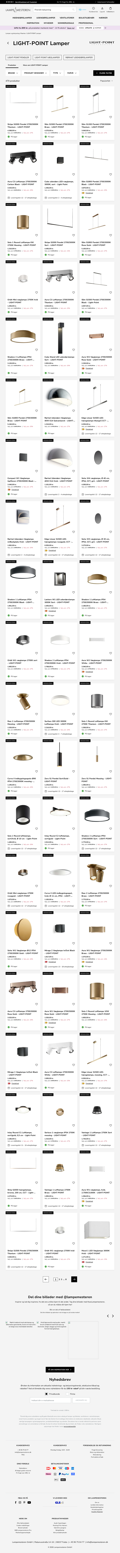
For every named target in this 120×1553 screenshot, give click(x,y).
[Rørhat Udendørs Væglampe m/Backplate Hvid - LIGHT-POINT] (23, 529)
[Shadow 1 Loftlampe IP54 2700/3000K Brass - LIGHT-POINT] (97, 590)
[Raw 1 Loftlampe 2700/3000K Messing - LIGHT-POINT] (23, 710)
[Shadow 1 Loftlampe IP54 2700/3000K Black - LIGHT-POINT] (23, 590)
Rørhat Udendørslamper (79, 57)
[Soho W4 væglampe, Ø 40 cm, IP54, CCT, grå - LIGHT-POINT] (97, 468)
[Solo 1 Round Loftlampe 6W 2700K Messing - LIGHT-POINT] (23, 231)
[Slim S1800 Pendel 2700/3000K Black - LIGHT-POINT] (97, 172)
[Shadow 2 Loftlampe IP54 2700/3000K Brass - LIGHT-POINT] (23, 347)
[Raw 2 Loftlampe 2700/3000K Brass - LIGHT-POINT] (97, 882)
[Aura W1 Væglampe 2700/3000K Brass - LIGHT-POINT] (97, 941)
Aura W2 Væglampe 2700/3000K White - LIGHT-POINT (97, 661)
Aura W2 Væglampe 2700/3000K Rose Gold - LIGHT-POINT (97, 358)
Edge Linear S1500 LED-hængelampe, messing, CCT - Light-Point (95, 1073)
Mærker (23, 33)
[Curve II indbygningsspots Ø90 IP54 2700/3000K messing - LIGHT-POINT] (23, 767)
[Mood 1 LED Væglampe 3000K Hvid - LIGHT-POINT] (97, 1241)
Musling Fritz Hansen (60, 1525)
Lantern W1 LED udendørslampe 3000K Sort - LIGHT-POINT (60, 601)
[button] (36, 117)
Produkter (12, 65)
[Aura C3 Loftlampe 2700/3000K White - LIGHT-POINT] (60, 1062)
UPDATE (90, 28)
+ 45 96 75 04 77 (23, 1450)
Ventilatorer (67, 17)
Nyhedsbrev (23, 1468)
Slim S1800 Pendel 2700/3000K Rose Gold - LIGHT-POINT (96, 243)
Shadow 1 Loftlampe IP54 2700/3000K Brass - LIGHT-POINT (94, 601)
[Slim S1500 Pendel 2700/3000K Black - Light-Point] (97, 288)
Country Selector (97, 1512)
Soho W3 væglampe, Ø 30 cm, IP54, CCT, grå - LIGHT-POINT (96, 540)
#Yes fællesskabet (23, 1523)
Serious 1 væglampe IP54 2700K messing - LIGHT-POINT (60, 1134)
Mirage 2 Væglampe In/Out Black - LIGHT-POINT (60, 951)
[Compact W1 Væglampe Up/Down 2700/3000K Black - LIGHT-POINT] (23, 468)
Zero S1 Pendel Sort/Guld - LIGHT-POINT (57, 780)
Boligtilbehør (60, 1530)
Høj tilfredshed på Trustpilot (26, 2)
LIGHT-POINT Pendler (18, 57)
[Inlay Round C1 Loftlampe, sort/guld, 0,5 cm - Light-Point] (23, 1121)
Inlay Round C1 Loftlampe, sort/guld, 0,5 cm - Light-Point (22, 1134)
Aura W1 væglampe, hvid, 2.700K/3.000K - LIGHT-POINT (96, 1191)
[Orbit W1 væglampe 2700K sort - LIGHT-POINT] (23, 651)
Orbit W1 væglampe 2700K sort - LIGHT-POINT (22, 661)
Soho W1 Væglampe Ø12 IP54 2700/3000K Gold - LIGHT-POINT (23, 951)
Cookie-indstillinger (23, 1525)
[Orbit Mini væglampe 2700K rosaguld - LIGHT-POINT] (23, 882)
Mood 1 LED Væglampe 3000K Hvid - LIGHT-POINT (96, 1252)
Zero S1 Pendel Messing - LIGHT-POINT (97, 780)
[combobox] (54, 9)
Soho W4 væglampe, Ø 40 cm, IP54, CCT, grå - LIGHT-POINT (96, 479)
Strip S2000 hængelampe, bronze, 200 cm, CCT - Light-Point (21, 1191)
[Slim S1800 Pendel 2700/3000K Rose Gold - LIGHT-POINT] (97, 231)
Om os (97, 1502)
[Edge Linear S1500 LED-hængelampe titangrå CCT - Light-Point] (97, 408)
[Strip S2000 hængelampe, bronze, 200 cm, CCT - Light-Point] (23, 1180)
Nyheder (48, 23)
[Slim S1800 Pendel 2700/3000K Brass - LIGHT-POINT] (23, 408)
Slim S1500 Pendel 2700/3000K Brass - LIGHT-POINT (59, 125)
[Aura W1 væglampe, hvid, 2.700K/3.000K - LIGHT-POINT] (97, 1180)
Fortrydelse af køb (97, 1457)
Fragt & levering (97, 1450)
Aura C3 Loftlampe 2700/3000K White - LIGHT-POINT (59, 1073)
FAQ (23, 1455)
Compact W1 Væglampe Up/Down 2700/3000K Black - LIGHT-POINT (21, 479)
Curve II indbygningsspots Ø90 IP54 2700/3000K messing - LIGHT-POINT (22, 780)
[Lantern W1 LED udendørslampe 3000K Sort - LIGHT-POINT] (60, 590)
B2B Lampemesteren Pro (23, 1530)
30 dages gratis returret (23, 1470)
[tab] (13, 73)
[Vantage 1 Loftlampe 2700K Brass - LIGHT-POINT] (60, 1180)
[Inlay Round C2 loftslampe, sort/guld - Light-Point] (60, 825)
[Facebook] (15, 1502)
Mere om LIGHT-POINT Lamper (35, 65)
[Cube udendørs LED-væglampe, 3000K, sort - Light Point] (60, 172)
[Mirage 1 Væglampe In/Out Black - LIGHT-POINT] (23, 1062)
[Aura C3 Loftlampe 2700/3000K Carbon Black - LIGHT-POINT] (23, 172)
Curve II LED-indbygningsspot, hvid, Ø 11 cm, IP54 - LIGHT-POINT (58, 894)
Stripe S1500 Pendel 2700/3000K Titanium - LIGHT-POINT (23, 1252)
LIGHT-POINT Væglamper (47, 57)
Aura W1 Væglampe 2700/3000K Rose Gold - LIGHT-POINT (60, 1012)
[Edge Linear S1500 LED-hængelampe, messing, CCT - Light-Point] (97, 1062)
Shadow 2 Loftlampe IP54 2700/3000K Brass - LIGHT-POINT (20, 358)
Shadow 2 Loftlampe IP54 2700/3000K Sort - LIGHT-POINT (97, 837)
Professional (86, 23)
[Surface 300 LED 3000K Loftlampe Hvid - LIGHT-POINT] (60, 710)
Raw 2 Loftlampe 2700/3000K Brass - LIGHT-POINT (95, 894)
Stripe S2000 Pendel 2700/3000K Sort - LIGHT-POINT (60, 243)
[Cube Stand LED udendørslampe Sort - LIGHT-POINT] (60, 347)
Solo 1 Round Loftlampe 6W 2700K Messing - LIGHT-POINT (22, 243)
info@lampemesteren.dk (23, 1452)
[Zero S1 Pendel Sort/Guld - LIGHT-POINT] (60, 767)
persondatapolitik (70, 1426)
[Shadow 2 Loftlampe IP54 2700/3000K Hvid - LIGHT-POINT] (60, 651)
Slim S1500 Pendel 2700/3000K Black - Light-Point (96, 301)
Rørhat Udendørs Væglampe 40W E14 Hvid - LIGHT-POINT (58, 479)
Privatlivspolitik (97, 1509)
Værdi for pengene (60, 1528)
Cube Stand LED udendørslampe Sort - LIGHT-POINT (59, 358)
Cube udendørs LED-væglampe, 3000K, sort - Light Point (59, 183)
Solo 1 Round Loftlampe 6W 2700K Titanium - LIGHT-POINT (96, 722)
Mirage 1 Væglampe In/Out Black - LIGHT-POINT (23, 1073)
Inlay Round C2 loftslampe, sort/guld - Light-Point (57, 837)
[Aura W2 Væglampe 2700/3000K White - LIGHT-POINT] (97, 651)
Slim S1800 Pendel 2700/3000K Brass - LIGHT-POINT (22, 419)
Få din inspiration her (58, 1369)
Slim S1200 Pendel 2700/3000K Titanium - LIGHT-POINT (96, 125)
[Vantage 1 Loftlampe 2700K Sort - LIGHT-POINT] (97, 1121)
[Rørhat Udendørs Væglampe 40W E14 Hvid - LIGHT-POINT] (60, 468)
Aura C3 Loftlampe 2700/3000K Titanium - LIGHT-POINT (59, 301)
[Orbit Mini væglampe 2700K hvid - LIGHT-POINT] (23, 288)
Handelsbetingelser (97, 1507)
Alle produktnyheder (60, 1532)
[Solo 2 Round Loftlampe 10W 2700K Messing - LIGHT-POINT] (97, 1001)
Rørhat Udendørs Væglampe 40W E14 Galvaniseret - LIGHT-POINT (59, 419)
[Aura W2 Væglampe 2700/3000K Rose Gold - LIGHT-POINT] (97, 347)
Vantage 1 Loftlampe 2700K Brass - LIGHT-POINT (57, 1191)
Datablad (89, 193)
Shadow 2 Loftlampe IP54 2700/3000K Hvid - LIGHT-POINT (60, 661)
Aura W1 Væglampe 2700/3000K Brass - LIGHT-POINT (97, 951)
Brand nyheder (23, 1528)
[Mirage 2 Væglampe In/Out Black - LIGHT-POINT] (60, 941)
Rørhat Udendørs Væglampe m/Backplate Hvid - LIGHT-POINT (23, 540)
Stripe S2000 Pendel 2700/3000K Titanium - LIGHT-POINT (23, 125)
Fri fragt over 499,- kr (23, 1473)
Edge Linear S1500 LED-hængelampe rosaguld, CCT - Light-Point (58, 540)
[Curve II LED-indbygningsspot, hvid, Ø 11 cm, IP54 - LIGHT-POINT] (60, 882)
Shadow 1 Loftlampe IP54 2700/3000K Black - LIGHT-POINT (20, 601)
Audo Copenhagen (60, 1523)
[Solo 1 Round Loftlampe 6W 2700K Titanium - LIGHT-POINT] (97, 710)
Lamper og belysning (12, 33)
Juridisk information (97, 1505)
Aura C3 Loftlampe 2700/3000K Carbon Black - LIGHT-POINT (22, 183)
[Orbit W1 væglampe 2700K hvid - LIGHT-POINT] (60, 1241)
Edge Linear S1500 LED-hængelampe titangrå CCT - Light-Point (94, 419)
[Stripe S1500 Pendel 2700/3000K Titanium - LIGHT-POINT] (23, 1241)
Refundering (97, 1455)
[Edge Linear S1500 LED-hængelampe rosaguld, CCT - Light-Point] (60, 529)
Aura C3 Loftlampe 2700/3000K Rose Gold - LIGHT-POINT (22, 1012)
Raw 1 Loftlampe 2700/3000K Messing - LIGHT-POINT (21, 722)
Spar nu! (70, 28)
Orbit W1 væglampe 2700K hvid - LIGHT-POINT (59, 1252)
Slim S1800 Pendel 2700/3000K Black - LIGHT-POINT (96, 183)
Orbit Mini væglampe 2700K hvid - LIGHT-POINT (23, 301)
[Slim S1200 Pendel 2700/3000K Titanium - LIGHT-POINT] (97, 113)
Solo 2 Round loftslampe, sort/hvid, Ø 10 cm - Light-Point (22, 837)
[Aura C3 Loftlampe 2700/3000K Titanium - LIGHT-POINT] (60, 288)
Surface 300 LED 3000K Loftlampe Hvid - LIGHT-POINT (59, 722)
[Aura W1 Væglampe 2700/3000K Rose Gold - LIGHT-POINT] (60, 1001)
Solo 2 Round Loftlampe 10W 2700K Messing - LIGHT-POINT (96, 1012)
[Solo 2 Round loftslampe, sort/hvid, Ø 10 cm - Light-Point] (23, 825)
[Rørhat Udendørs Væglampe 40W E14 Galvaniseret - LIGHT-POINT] (60, 408)
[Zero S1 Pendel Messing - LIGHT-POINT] (97, 767)
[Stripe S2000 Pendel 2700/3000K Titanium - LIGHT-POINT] (23, 113)
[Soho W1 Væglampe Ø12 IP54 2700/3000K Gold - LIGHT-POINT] (23, 941)
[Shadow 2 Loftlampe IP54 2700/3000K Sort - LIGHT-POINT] (97, 825)
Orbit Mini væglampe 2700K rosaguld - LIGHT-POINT (20, 894)
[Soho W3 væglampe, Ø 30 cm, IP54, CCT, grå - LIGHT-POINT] (97, 529)
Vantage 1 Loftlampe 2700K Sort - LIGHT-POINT (97, 1134)
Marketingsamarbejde (23, 1532)
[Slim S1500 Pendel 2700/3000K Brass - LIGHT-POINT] (60, 113)
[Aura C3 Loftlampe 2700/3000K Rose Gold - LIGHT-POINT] (23, 1001)
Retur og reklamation (97, 1452)
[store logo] (18, 9)
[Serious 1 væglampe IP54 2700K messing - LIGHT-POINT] (60, 1121)
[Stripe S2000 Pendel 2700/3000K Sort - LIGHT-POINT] (60, 231)
